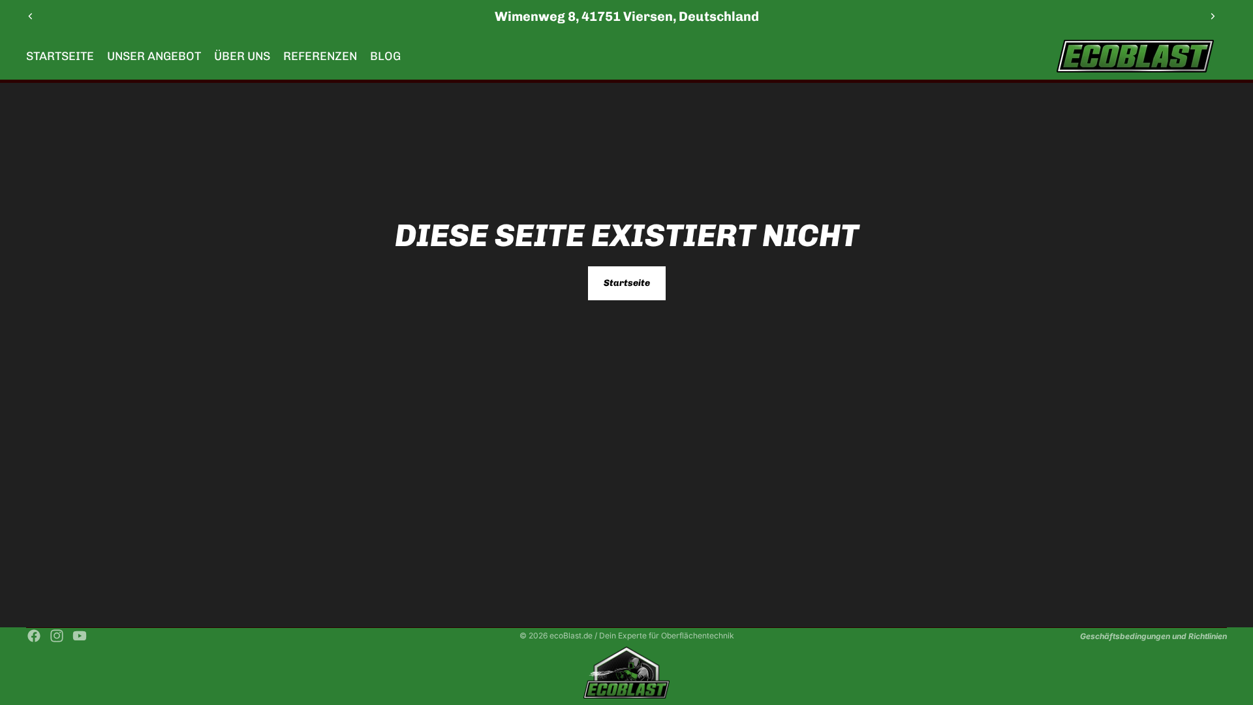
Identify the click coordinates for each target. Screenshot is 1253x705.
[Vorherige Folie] (30, 16)
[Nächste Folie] (1212, 16)
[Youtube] (79, 636)
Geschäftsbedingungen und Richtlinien (1153, 636)
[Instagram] (57, 636)
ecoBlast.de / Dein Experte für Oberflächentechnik (641, 635)
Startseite (627, 283)
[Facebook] (34, 636)
